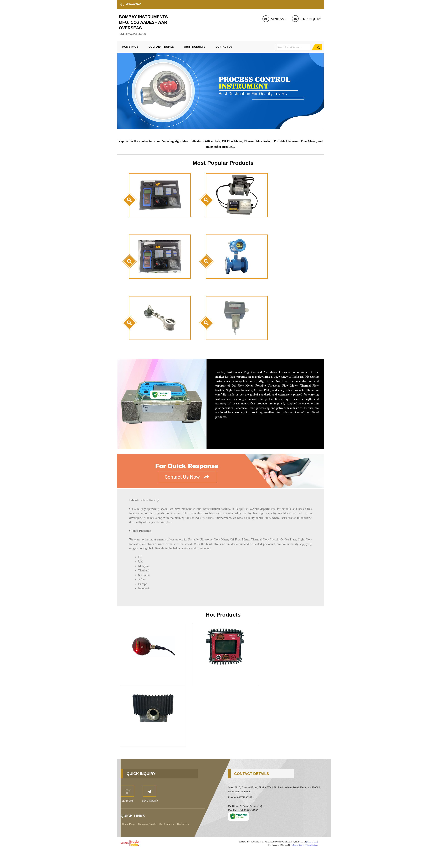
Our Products (194, 46)
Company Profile (161, 46)
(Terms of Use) (312, 842)
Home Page (130, 46)
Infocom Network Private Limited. (305, 845)
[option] (220, 128)
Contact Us (224, 46)
